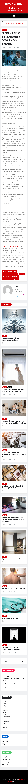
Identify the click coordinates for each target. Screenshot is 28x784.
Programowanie (7, 716)
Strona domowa (6, 21)
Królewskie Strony (14, 6)
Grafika (5, 707)
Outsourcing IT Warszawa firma (10, 246)
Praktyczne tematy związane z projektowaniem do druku (11, 339)
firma (10, 271)
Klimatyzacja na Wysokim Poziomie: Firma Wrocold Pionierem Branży (13, 391)
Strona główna (5, 741)
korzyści (15, 274)
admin (5, 47)
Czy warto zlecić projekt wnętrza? (12, 559)
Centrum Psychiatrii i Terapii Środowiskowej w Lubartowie (11, 649)
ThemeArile (17, 781)
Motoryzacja (6, 710)
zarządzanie (15, 279)
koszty (22, 274)
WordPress (22, 779)
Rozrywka (5, 719)
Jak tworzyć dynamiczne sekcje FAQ (12, 682)
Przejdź (22, 661)
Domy (4, 703)
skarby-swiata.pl (6, 759)
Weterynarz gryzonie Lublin (10, 618)
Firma (4, 705)
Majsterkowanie (7, 709)
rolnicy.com (5, 764)
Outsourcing (7, 276)
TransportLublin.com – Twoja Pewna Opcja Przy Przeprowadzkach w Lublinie (14, 422)
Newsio (10, 781)
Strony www (6, 721)
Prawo (4, 714)
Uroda (4, 723)
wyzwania (6, 279)
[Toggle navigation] (14, 16)
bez (5, 271)
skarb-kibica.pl (5, 762)
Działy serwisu (5, 744)
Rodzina (5, 718)
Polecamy (5, 712)
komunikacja (7, 274)
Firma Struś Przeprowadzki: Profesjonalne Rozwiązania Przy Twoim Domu (14, 455)
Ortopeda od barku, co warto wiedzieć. (13, 588)
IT (15, 271)
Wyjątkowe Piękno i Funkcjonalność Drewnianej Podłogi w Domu (13, 487)
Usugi (4, 725)
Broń (4, 701)
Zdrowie (5, 727)
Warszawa (15, 276)
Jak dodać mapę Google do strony (12, 684)
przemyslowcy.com (7, 757)
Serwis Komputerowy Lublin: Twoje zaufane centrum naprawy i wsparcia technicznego (13, 519)
